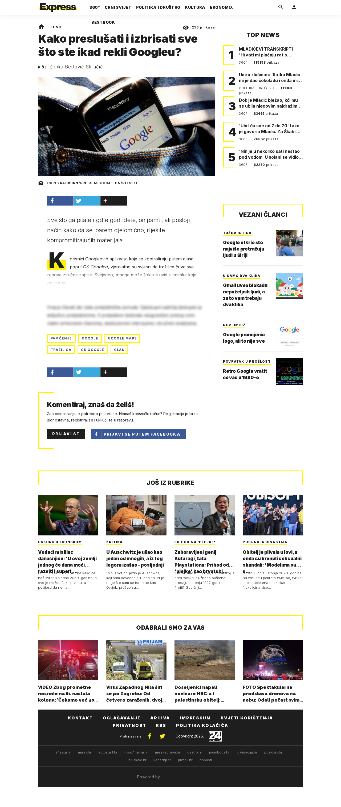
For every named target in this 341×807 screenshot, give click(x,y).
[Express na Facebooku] (149, 736)
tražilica (61, 350)
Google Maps (122, 338)
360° (243, 62)
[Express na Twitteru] (162, 736)
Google (90, 338)
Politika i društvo (257, 88)
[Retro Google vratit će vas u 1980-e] (289, 371)
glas (119, 350)
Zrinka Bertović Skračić (76, 66)
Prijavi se (65, 434)
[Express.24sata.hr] (58, 6)
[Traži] (280, 7)
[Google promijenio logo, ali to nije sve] (289, 335)
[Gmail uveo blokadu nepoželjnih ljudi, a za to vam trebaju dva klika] (289, 286)
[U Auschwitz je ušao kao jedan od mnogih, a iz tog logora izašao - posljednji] (136, 515)
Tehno (55, 27)
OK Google (92, 350)
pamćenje (61, 338)
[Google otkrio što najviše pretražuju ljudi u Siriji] (289, 243)
